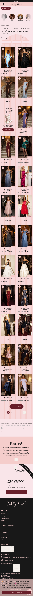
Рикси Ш (8, 101)
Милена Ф (24, 190)
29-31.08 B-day (6, 8)
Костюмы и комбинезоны (7, 525)
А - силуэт (3, 515)
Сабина (25, 220)
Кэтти (8, 190)
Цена (24, 42)
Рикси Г (25, 101)
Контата (25, 71)
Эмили (25, 369)
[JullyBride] (16, 4)
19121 (8, 398)
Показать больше (17, 406)
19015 (25, 250)
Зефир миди (8, 220)
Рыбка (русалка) (5, 518)
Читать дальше (5, 432)
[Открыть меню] (30, 4)
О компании (4, 537)
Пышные (3, 513)
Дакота (25, 309)
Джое (8, 339)
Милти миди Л (24, 398)
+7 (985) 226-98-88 (8, 560)
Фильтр (5, 38)
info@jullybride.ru (7, 563)
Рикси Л (25, 131)
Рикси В (8, 161)
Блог (2, 539)
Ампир (2, 523)
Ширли (25, 280)
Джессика (8, 309)
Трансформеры (5, 527)
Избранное (3, 542)
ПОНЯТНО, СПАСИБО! (16, 592)
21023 (8, 250)
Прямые (3, 520)
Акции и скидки (4, 544)
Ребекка (25, 339)
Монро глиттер (8, 369)
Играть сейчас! (8, 129)
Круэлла (8, 280)
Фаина (25, 161)
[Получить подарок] (7, 549)
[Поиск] (3, 4)
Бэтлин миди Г (8, 71)
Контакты (3, 535)
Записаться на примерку (16, 492)
